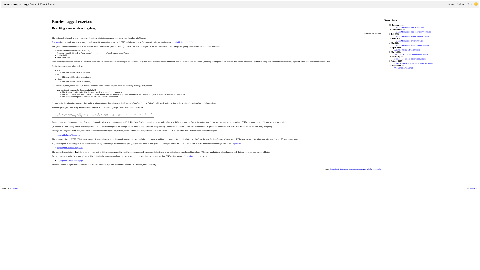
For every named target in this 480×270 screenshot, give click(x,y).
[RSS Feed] (476, 4)
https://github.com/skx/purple (68, 135)
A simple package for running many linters (411, 54)
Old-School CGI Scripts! (404, 68)
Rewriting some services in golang (74, 28)
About (451, 4)
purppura (359, 169)
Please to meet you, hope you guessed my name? (413, 63)
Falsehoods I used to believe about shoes (410, 59)
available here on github (183, 42)
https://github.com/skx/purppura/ (69, 148)
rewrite (367, 169)
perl (347, 169)
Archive (460, 4)
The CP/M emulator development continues (411, 45)
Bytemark (56, 42)
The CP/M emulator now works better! (409, 27)
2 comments (376, 169)
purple (352, 169)
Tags (469, 4)
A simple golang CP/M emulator (407, 50)
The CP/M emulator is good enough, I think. (411, 36)
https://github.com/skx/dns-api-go (70, 160)
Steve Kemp (474, 188)
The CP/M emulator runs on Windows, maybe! (412, 32)
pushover (238, 143)
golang (342, 169)
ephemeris (14, 188)
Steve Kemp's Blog (28, 4)
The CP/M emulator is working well (408, 41)
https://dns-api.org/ (191, 156)
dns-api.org (334, 169)
